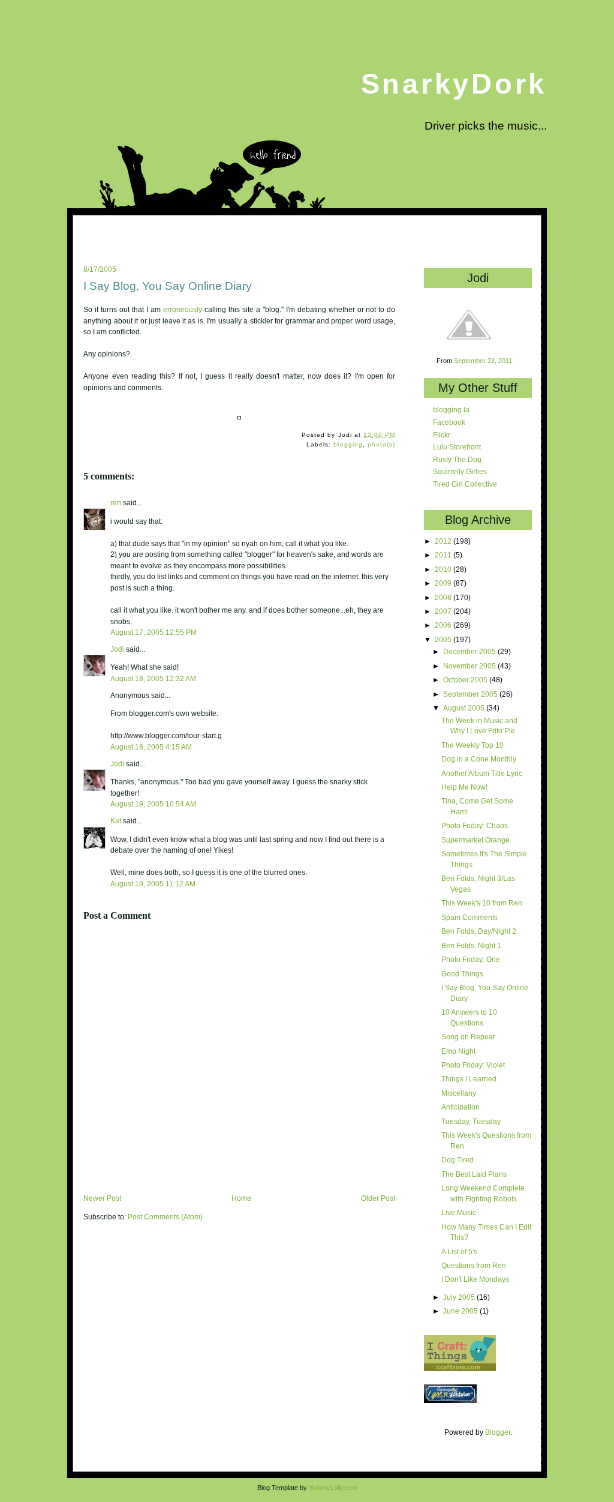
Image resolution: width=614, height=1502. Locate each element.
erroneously (182, 309)
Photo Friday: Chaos (474, 825)
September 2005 (471, 694)
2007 (444, 611)
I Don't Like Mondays (475, 1279)
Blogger (497, 1432)
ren (115, 503)
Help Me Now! (464, 787)
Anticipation (460, 1107)
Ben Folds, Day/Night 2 (478, 931)
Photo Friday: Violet (473, 1065)
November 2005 (470, 666)
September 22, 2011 (483, 360)
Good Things (462, 974)
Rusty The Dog (457, 459)
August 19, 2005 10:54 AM (153, 804)
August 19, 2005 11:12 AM (152, 884)
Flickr (441, 435)
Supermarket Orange (475, 840)
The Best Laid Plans (474, 1174)
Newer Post (102, 1198)
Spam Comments (469, 917)
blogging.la (451, 409)
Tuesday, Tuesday (471, 1121)
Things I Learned (468, 1079)
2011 (444, 555)
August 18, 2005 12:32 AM (153, 678)
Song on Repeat (468, 1037)
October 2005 (466, 679)
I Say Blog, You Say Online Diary (167, 286)
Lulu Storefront (457, 447)
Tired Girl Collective (465, 484)
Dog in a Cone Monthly (478, 759)
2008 (444, 597)
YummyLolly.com (333, 1487)
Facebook (449, 422)
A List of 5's (459, 1251)
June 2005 (461, 1311)
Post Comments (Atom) (165, 1217)
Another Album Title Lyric (481, 773)
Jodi (117, 649)
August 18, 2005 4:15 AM (151, 747)
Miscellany (458, 1093)
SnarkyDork (454, 84)
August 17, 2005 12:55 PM (153, 632)
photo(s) (381, 444)
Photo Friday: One (470, 959)
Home (241, 1198)
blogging (347, 444)
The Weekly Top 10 (472, 745)
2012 (444, 541)
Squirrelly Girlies (460, 471)
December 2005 (470, 651)
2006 (444, 625)
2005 (444, 639)
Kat (115, 821)
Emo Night (458, 1051)
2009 (444, 583)
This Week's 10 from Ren (481, 903)
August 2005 (464, 708)
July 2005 (460, 1297)
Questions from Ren (473, 1265)
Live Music (458, 1212)
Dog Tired (457, 1160)
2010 (444, 569)
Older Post (378, 1198)
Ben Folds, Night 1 (471, 945)
